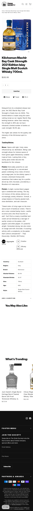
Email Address (6, 447)
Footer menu (9, 428)
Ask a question (8, 298)
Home (3, 10)
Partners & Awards (13, 476)
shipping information (16, 504)
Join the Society (11, 435)
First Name (5, 456)
